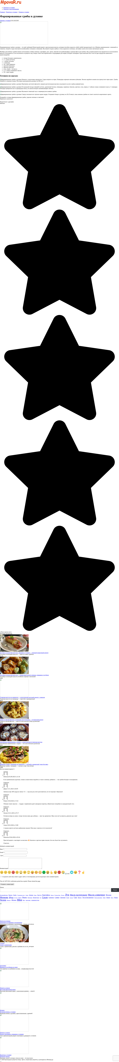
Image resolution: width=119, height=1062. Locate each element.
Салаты (2, 943)
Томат (104, 897)
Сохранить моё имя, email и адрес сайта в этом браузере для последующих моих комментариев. (30, 876)
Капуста (39, 895)
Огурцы (16, 897)
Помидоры (36, 897)
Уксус (112, 897)
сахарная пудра (35, 900)
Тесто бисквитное (88, 897)
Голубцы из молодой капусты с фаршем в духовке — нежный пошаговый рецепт (24, 652)
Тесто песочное (98, 897)
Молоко (108, 895)
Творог (80, 897)
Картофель (46, 895)
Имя (2, 849)
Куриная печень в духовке (8, 1012)
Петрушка (30, 897)
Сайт (1, 855)
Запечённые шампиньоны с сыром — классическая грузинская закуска (21, 742)
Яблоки (13, 900)
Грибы (14, 895)
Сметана (63, 897)
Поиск (2, 887)
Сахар (45, 897)
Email (2, 852)
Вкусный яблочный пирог (8, 989)
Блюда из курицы (5, 921)
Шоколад (9, 900)
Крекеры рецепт (5, 1056)
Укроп (108, 897)
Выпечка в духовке (5, 1055)
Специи (71, 897)
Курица (62, 895)
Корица (52, 895)
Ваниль (10, 895)
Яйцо (24, 900)
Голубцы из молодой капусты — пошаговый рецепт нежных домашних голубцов (24, 675)
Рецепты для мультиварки (11, 9)
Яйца (19, 900)
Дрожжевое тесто (21, 895)
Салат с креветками (6, 945)
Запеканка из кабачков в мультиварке (11, 922)
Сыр (75, 897)
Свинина (51, 897)
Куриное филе (57, 895)
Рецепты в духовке (9, 7)
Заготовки (3, 965)
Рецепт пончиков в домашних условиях (12, 1034)
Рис (40, 897)
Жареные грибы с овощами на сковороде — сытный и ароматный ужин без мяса (24, 764)
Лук (67, 894)
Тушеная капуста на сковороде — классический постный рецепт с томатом (22, 697)
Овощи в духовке (5, 20)
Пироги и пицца (5, 988)
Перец (24, 897)
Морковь (4, 897)
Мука (11, 897)
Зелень (27, 895)
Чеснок (3, 900)
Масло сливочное (96, 895)
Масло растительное (78, 895)
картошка (28, 900)
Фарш (116, 897)
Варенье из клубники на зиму (9, 967)
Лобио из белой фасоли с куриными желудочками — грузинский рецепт (21, 719)
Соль (67, 897)
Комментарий (4, 868)
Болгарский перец (4, 895)
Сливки (57, 897)
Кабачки (31, 895)
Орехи (19, 897)
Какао (35, 895)
